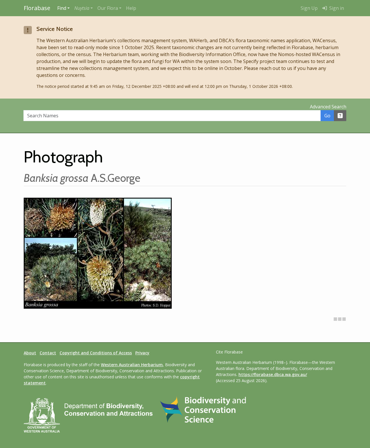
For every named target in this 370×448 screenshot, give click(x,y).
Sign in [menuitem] (336, 8)
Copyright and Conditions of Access (96, 353)
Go (327, 115)
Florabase (37, 8)
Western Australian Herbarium (132, 364)
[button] (83, 8)
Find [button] (61, 8)
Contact (48, 353)
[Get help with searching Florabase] (340, 115)
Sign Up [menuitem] (309, 8)
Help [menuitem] (131, 8)
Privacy (142, 353)
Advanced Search (328, 106)
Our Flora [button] (107, 8)
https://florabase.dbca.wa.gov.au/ (272, 374)
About (30, 353)
